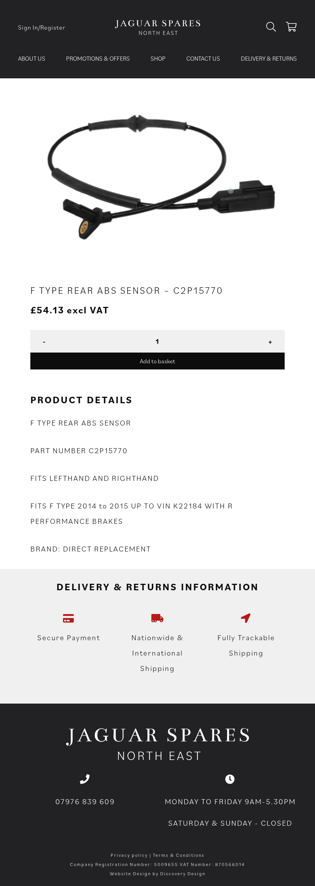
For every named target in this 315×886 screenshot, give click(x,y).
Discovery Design (183, 873)
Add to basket (157, 361)
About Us (31, 58)
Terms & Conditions (178, 855)
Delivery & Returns (269, 58)
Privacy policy (129, 855)
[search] (274, 27)
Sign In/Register (41, 27)
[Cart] (291, 28)
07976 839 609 (85, 802)
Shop (158, 58)
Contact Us (203, 58)
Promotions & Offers (98, 58)
